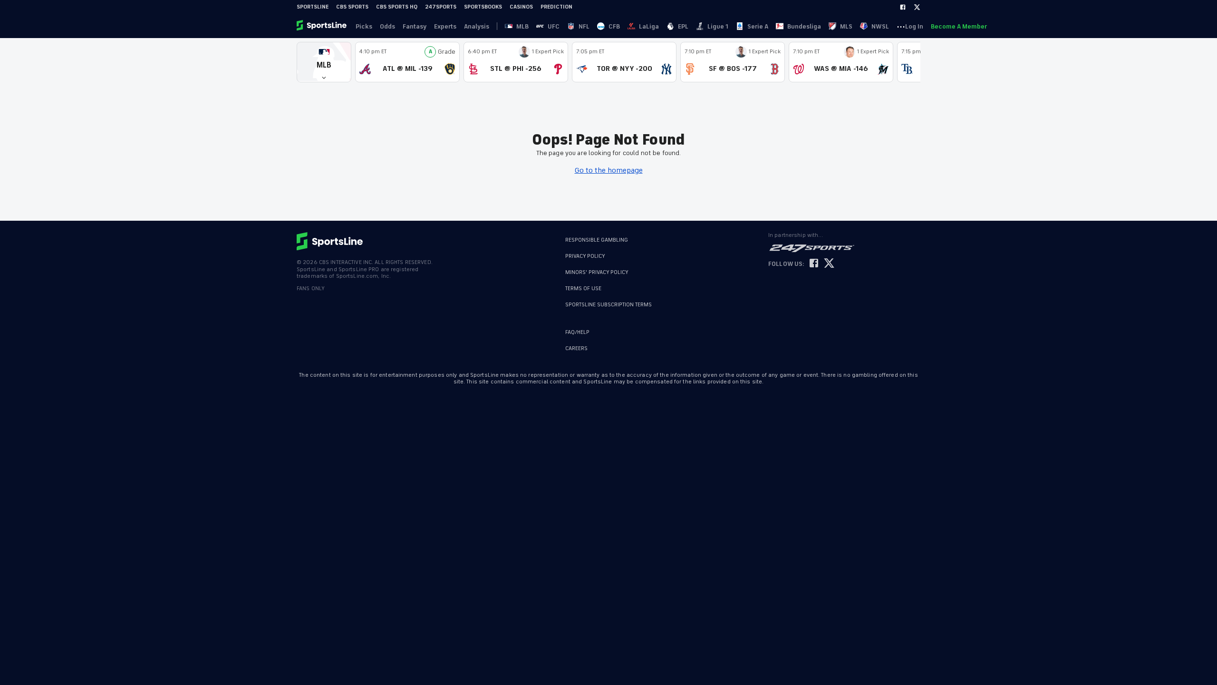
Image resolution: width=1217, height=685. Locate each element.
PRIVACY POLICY (585, 256)
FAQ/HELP (577, 332)
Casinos (521, 6)
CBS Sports (352, 6)
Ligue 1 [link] (717, 26)
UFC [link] (554, 26)
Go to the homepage (609, 170)
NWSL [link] (880, 26)
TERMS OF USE (583, 288)
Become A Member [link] (959, 26)
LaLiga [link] (649, 26)
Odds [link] (387, 26)
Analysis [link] (476, 26)
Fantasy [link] (414, 26)
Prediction (556, 6)
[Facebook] (902, 7)
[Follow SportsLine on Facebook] (814, 263)
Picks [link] (364, 26)
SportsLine (312, 6)
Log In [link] (914, 26)
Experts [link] (445, 26)
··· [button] (901, 26)
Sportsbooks (483, 6)
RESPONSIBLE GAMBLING (596, 240)
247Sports (440, 6)
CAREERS (576, 348)
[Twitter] (917, 7)
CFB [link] (614, 26)
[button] (324, 62)
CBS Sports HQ (396, 6)
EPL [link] (683, 26)
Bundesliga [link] (804, 26)
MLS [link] (846, 26)
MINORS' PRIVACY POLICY (596, 272)
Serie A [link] (757, 26)
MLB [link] (522, 26)
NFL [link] (584, 26)
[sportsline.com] (322, 26)
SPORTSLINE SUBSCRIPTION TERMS (608, 304)
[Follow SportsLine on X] (829, 263)
